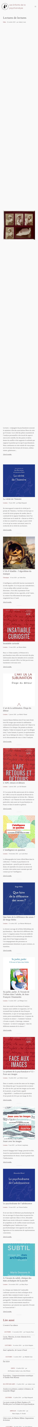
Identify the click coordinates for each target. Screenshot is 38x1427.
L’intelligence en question (14, 850)
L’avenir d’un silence (10, 1325)
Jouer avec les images (12, 1141)
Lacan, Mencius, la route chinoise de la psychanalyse (16, 1338)
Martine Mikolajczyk (25, 923)
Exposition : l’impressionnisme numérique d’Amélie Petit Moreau (18, 1376)
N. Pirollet (23, 1413)
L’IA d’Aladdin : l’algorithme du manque (17, 572)
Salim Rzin (23, 577)
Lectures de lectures (14, 17)
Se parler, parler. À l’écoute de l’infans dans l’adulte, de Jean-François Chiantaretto (16, 994)
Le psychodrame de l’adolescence (17, 1203)
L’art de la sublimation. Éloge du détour (17, 709)
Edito (4, 22)
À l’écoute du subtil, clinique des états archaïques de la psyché (17, 1279)
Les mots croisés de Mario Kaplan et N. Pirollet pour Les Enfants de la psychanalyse (18, 1403)
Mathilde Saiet (28, 1357)
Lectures (5, 503)
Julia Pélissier (26, 1371)
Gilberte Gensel (23, 1078)
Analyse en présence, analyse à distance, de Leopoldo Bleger (18, 1390)
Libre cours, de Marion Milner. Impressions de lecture (18, 1419)
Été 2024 (6, 1361)
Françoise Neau (30, 1332)
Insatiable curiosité (11, 643)
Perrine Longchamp (23, 1145)
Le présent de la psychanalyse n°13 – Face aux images (19, 1072)
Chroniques (6, 577)
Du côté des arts (9, 1384)
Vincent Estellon (23, 1207)
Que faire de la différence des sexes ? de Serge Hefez (19, 918)
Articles (13, 1411)
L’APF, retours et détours (14, 783)
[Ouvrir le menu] (35, 6)
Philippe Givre (23, 1000)
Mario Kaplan (15, 1413)
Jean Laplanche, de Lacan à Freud (15, 1350)
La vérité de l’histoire (12, 499)
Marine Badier (22, 647)
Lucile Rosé (24, 853)
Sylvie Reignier (29, 1345)
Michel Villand (23, 714)
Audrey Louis (22, 22)
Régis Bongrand (22, 503)
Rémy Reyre (24, 1284)
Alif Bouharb (22, 786)
